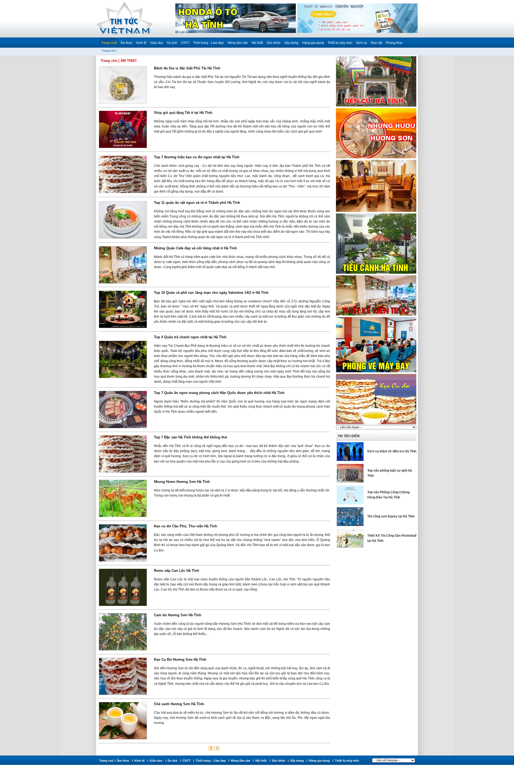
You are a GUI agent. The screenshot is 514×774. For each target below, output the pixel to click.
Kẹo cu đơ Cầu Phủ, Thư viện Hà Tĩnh (185, 526)
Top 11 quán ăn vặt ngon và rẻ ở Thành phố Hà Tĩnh (197, 203)
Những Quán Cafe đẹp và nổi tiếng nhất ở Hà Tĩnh (195, 248)
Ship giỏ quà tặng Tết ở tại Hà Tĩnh (183, 113)
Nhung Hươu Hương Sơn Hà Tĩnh (182, 482)
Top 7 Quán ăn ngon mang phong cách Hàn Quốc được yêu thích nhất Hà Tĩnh (219, 393)
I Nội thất (260, 760)
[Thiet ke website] (357, 32)
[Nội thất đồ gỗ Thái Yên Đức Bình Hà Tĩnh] (376, 211)
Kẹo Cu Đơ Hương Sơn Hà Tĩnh (180, 659)
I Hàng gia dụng (319, 760)
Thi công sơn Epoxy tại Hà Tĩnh (390, 516)
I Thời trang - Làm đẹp (210, 760)
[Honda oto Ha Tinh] (235, 32)
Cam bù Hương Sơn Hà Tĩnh (177, 615)
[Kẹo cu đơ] (376, 424)
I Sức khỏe (278, 760)
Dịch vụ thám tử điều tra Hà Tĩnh (391, 451)
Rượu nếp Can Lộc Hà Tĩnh (176, 571)
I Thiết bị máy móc (346, 760)
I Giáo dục (155, 760)
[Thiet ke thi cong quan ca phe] (376, 315)
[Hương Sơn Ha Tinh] (376, 158)
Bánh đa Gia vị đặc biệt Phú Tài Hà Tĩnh (187, 68)
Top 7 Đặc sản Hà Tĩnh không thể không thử (190, 437)
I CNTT (186, 760)
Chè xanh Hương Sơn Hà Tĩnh (179, 704)
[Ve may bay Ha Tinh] (376, 372)
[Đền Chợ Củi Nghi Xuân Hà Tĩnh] (376, 106)
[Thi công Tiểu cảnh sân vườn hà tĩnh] (376, 273)
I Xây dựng (296, 760)
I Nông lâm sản (240, 760)
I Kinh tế (139, 760)
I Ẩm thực (123, 760)
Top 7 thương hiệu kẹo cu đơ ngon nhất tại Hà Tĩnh (196, 157)
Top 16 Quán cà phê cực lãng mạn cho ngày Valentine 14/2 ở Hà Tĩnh (211, 293)
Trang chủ (108, 50)
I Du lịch (172, 760)
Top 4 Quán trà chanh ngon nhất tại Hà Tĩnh (190, 337)
